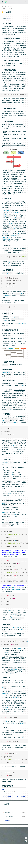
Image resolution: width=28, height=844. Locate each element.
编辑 (3, 789)
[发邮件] (12, 836)
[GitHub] (15, 836)
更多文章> (7, 820)
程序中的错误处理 (21, 796)
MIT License (14, 840)
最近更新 (7, 804)
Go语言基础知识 (7, 796)
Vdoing (8, 838)
